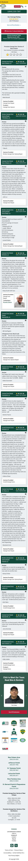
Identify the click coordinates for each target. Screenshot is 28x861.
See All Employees (14, 712)
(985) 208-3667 (14, 770)
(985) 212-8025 (14, 781)
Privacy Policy (18, 850)
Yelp (16, 845)
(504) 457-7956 (14, 765)
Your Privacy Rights (13, 855)
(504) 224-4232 (14, 759)
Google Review (11, 845)
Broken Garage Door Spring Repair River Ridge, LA (7, 211)
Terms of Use (9, 850)
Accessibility (7, 853)
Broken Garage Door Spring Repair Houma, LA (7, 559)
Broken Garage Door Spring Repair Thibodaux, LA (7, 116)
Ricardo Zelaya (7, 302)
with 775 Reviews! (14, 21)
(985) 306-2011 (14, 775)
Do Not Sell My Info (18, 853)
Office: (14, 798)
